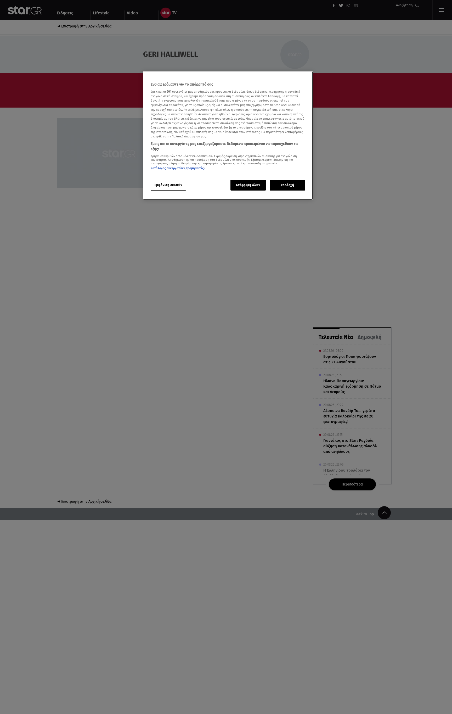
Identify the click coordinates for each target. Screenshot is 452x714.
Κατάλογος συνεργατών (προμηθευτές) (178, 168)
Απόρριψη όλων (248, 185)
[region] (228, 135)
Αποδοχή (287, 185)
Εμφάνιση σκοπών (168, 185)
